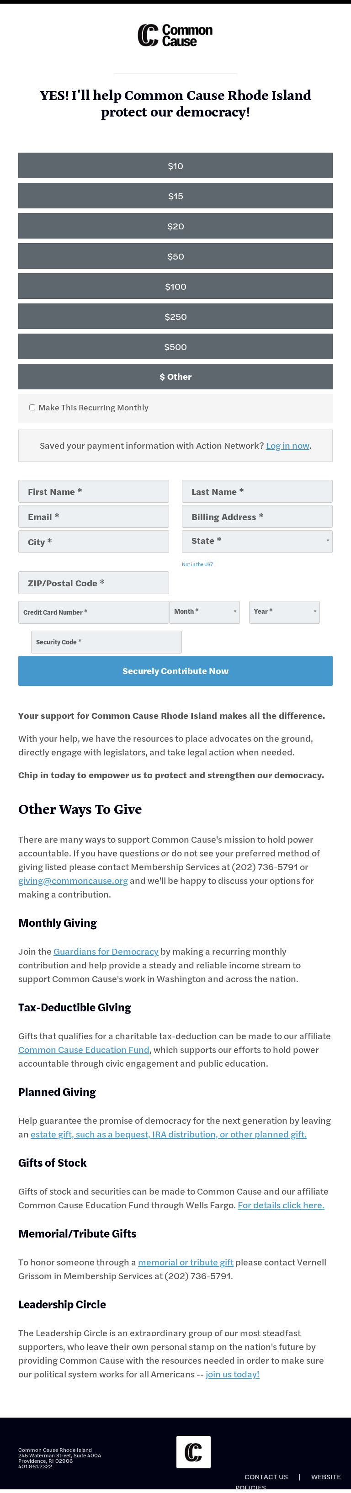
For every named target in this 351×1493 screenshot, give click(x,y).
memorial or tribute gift (186, 1262)
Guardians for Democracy (106, 951)
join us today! (233, 1374)
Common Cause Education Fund (83, 1049)
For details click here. (281, 1204)
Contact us (266, 1477)
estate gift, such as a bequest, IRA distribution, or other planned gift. (169, 1134)
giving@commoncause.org (73, 880)
